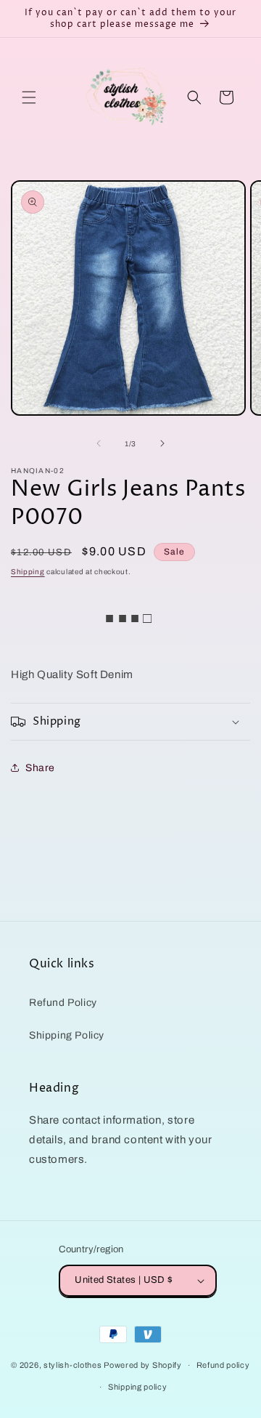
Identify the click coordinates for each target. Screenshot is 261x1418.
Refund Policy (63, 1002)
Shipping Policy (66, 1035)
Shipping (28, 572)
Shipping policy (137, 1386)
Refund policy (223, 1365)
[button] (29, 97)
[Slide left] (99, 443)
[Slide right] (162, 443)
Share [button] (40, 767)
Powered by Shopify (143, 1365)
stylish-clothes (73, 1365)
